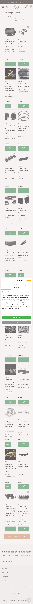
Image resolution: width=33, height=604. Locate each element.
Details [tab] (27, 286)
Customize (16, 322)
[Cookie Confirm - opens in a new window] (24, 280)
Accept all (16, 317)
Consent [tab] (6, 286)
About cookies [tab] (16, 286)
